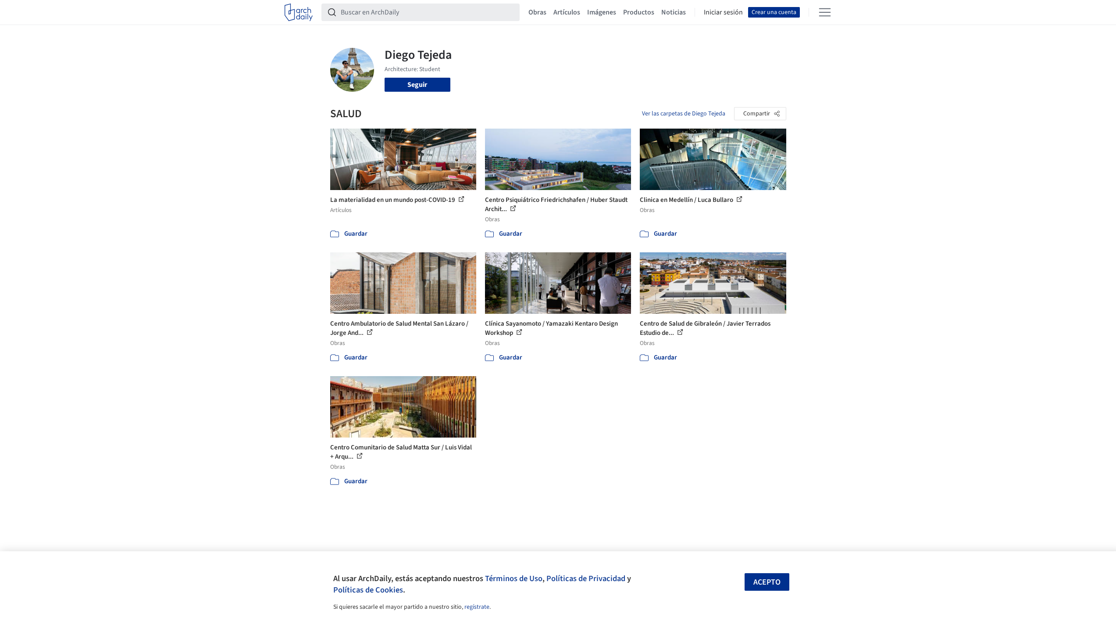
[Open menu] (825, 12)
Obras (537, 12)
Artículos (566, 12)
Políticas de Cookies (368, 590)
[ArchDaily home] (299, 12)
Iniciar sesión (723, 12)
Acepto (767, 582)
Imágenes (601, 12)
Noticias (673, 12)
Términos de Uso (513, 578)
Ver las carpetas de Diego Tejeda (683, 114)
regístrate (476, 607)
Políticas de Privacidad (585, 578)
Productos (638, 12)
